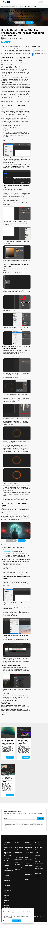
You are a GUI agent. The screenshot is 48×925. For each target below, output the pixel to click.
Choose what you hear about (10, 820)
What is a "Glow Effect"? (38, 48)
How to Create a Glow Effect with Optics (40, 54)
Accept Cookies (16, 920)
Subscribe (40, 818)
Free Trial (18, 22)
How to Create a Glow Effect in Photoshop (27, 6)
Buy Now (40, 1)
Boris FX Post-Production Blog (10, 6)
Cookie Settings (7, 920)
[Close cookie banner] (31, 910)
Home (2, 6)
